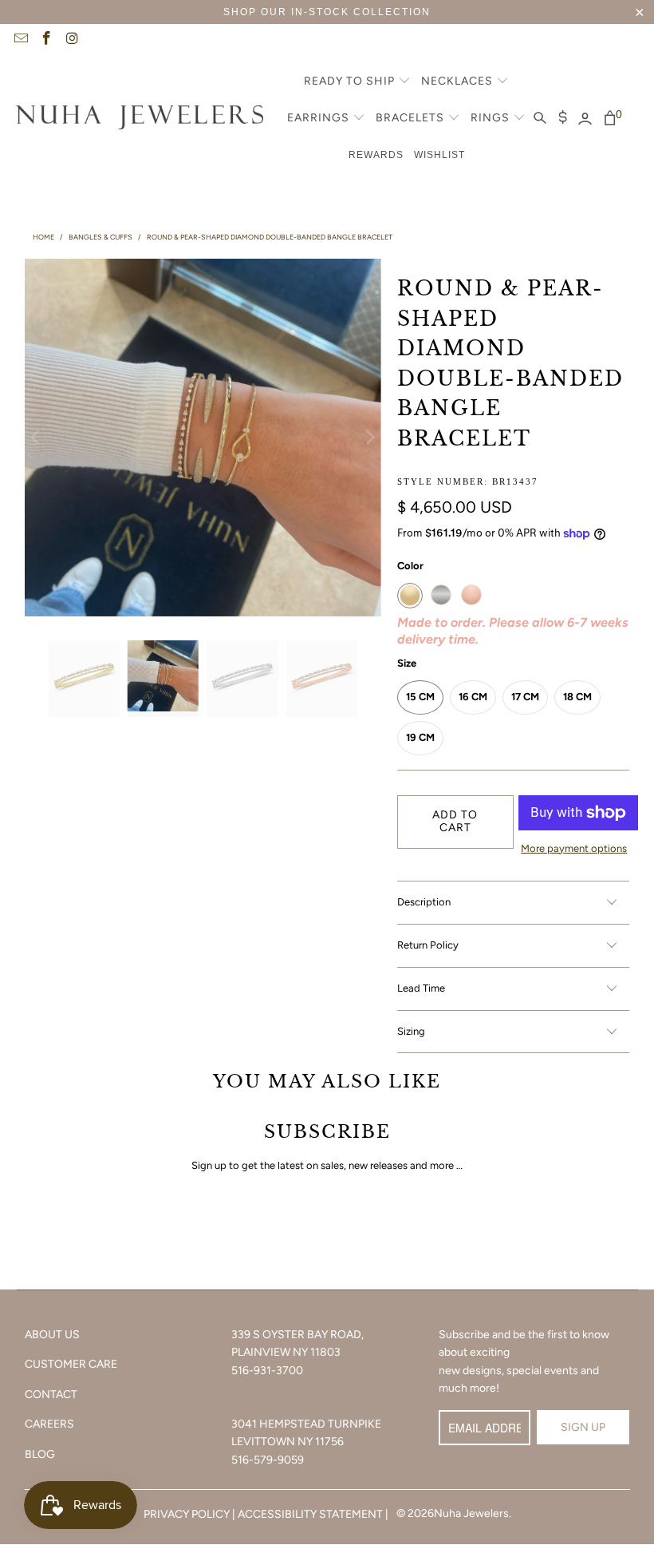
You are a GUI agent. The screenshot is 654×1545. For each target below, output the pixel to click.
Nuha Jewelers (471, 1513)
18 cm (577, 697)
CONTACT (51, 1394)
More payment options (574, 848)
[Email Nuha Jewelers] (20, 40)
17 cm (525, 697)
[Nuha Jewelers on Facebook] (46, 40)
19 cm (420, 737)
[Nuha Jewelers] (139, 119)
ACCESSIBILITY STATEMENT (310, 1514)
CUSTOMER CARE (71, 1364)
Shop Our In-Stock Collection (327, 12)
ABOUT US (52, 1334)
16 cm (473, 697)
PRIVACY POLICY (187, 1514)
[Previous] (36, 437)
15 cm (420, 697)
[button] (357, 82)
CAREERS (49, 1424)
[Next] (369, 437)
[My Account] (585, 119)
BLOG (40, 1454)
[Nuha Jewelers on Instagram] (72, 40)
